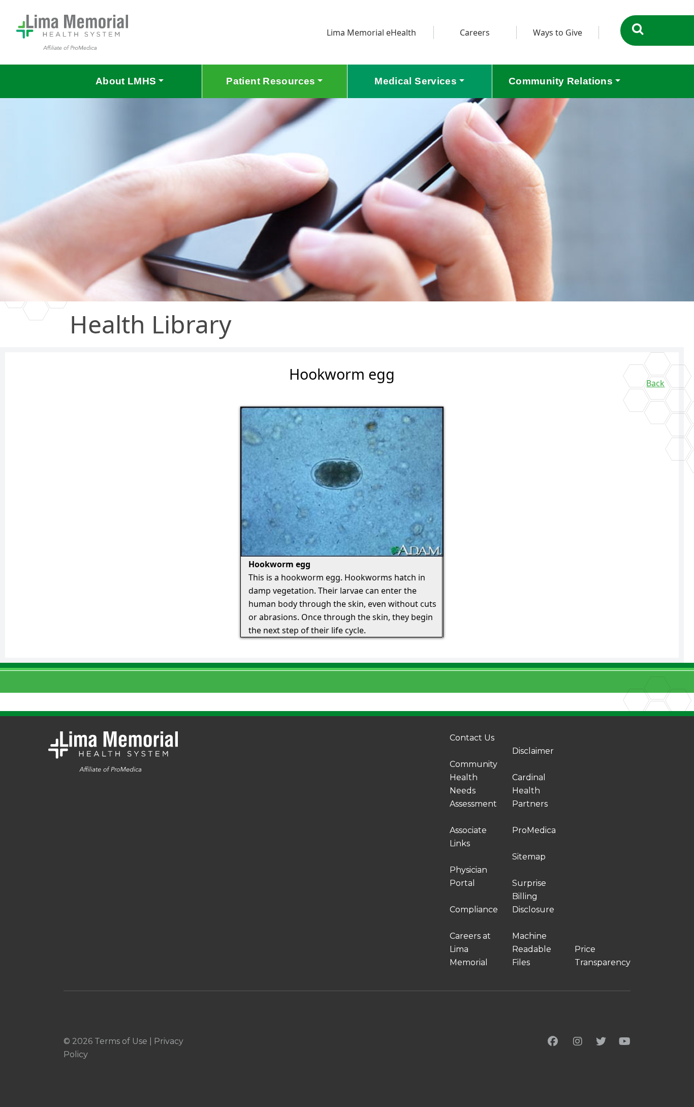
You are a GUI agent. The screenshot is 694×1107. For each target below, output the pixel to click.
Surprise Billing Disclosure (533, 896)
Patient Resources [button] (270, 81)
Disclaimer (533, 751)
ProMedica (534, 830)
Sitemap (529, 857)
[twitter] (601, 1041)
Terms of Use (120, 1041)
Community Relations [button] (561, 81)
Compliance (474, 909)
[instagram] (577, 1041)
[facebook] (553, 1041)
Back (655, 383)
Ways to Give (557, 32)
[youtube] (624, 1041)
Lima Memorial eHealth (371, 32)
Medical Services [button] (415, 81)
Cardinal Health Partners (530, 791)
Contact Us (472, 738)
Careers (475, 32)
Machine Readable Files (531, 949)
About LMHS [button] (126, 81)
